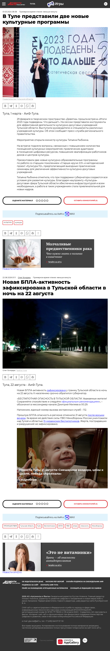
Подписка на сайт (30, 585)
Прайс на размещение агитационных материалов (45, 588)
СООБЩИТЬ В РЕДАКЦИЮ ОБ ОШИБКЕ (85, 588)
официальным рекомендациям (80, 401)
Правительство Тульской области (18, 99)
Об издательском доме (32, 582)
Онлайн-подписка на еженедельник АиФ (84, 582)
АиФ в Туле (22, 370)
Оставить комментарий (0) (86, 201)
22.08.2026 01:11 (9, 277)
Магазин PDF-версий (55, 582)
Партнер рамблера (46, 640)
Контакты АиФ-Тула (49, 585)
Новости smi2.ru (12, 269)
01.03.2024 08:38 (10, 12)
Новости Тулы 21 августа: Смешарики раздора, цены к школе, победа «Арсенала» (61, 471)
